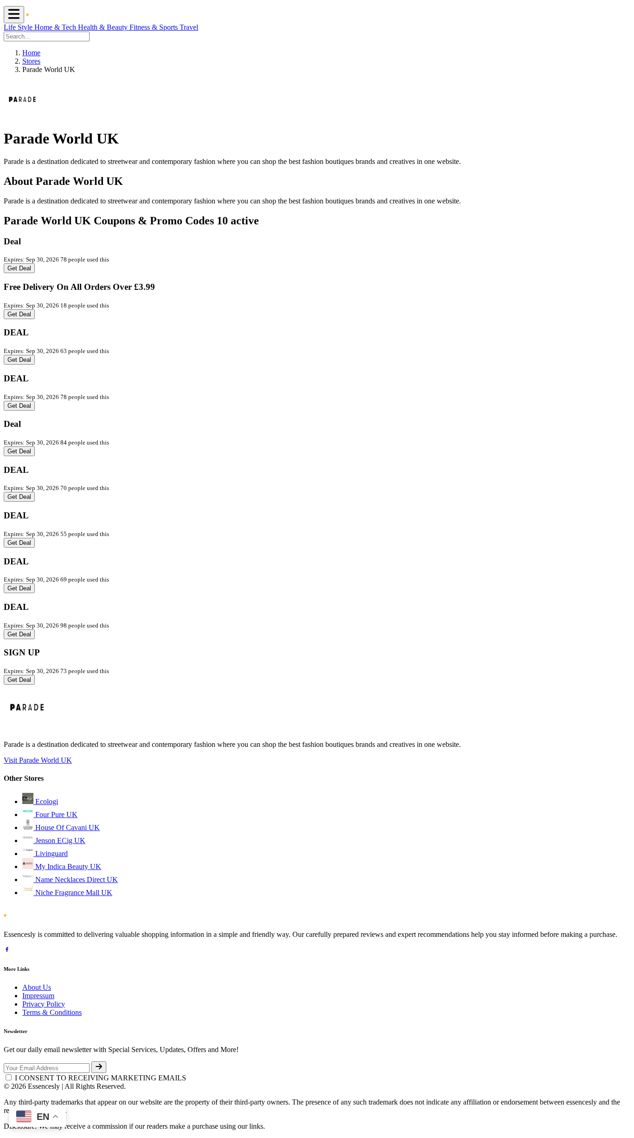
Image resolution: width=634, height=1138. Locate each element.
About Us (36, 987)
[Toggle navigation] (14, 14)
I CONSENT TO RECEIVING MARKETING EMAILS (100, 1078)
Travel (189, 27)
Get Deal (19, 268)
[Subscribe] (98, 1067)
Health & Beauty (103, 27)
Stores (31, 61)
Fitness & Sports (154, 27)
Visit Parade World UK (38, 760)
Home (31, 53)
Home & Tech (56, 27)
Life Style (19, 27)
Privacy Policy (43, 1004)
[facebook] (7, 950)
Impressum (38, 996)
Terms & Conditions (52, 1012)
